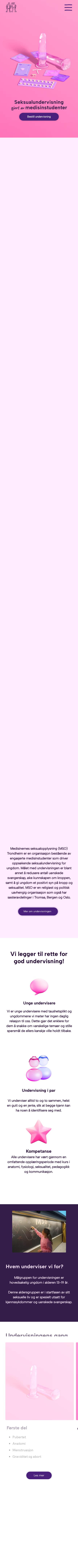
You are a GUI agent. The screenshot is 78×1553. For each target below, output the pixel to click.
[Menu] (68, 7)
